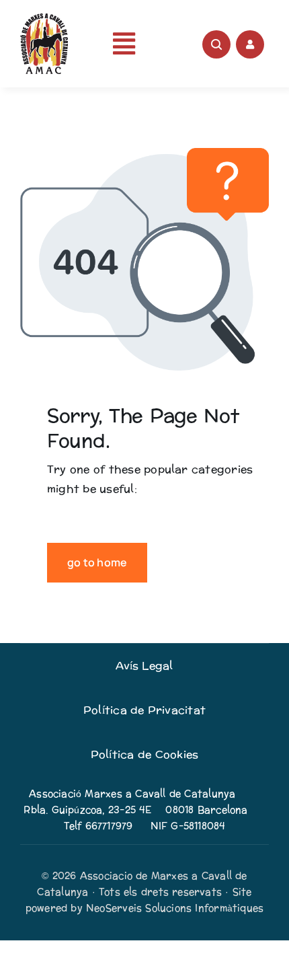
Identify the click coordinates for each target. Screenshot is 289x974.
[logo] (44, 18)
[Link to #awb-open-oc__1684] (250, 44)
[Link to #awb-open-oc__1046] (216, 44)
